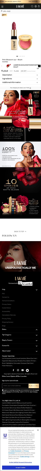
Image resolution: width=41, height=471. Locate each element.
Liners (14, 358)
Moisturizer (5, 412)
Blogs (4, 325)
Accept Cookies (20, 467)
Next (39, 66)
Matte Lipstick (12, 403)
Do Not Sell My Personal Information (20, 462)
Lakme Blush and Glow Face (26, 424)
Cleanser (5, 422)
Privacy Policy (6, 318)
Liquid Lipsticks (21, 358)
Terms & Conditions (8, 300)
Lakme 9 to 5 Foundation (9, 424)
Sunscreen (5, 408)
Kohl (7, 361)
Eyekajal (20, 405)
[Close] (38, 430)
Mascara (12, 361)
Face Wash (5, 417)
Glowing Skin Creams (28, 420)
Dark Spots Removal (8, 415)
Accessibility (6, 311)
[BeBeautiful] (27, 371)
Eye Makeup (28, 415)
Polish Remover (7, 365)
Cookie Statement (15, 451)
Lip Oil (4, 358)
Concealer (17, 363)
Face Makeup (19, 415)
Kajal (3, 361)
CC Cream (5, 410)
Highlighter (10, 363)
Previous (1, 66)
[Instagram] (18, 370)
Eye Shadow (19, 361)
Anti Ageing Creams (22, 412)
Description (7, 75)
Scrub (17, 417)
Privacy (35, 391)
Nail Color (30, 363)
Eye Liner (34, 358)
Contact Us (5, 297)
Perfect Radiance (26, 408)
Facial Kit (26, 410)
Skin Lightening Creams (9, 420)
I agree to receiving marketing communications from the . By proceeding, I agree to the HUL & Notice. (20, 392)
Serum (12, 408)
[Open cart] (39, 6)
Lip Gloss (17, 408)
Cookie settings (24, 456)
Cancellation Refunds (9, 315)
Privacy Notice (6, 304)
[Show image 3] (20, 56)
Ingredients (7, 79)
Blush (4, 363)
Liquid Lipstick (26, 403)
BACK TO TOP (19, 231)
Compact (24, 363)
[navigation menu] (2, 6)
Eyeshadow (13, 405)
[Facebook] (13, 370)
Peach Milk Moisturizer (16, 410)
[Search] (32, 7)
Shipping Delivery (7, 322)
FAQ (3, 293)
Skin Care (32, 412)
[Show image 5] (24, 56)
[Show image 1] (17, 56)
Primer (33, 361)
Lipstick (9, 358)
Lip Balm (12, 417)
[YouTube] (22, 370)
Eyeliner (33, 405)
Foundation (27, 361)
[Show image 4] (22, 56)
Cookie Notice (6, 308)
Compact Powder (25, 417)
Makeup (19, 403)
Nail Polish (26, 405)
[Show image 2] (18, 56)
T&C (31, 391)
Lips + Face (6, 11)
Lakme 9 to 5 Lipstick (22, 422)
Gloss (29, 358)
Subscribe (33, 386)
